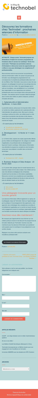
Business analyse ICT (12, 189)
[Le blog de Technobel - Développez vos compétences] (19, 7)
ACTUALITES (11, 246)
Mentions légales (11, 395)
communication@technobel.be (27, 35)
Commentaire (6, 274)
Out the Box (22, 392)
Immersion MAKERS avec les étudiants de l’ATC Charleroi (18, 352)
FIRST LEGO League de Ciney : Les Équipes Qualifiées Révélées (27, 256)
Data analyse (9, 187)
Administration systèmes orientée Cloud (17, 129)
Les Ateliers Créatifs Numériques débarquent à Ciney (17, 344)
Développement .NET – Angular (14, 158)
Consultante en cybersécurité (14, 127)
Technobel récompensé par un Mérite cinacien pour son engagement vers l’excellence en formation (17, 348)
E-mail (4, 302)
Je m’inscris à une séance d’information (15, 242)
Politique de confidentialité (23, 395)
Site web (4, 310)
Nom (3, 295)
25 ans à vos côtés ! (7, 341)
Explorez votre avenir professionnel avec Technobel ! (10, 256)
